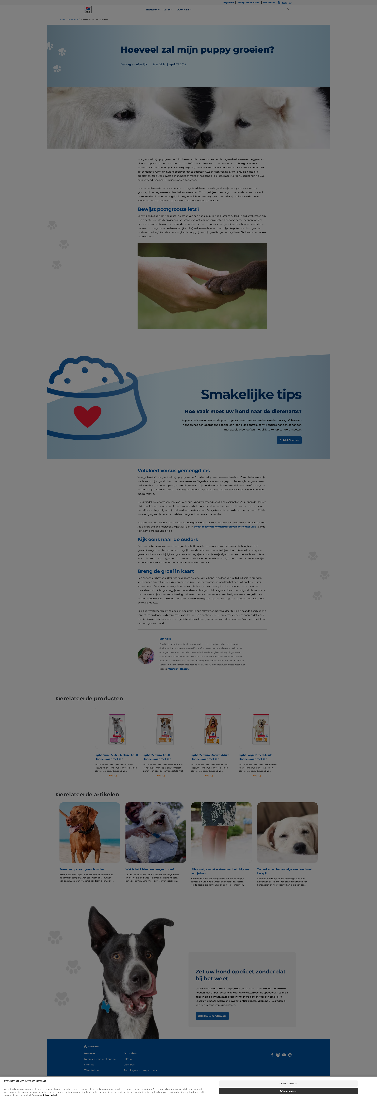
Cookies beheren (288, 1083)
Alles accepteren (288, 1091)
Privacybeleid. (50, 1095)
